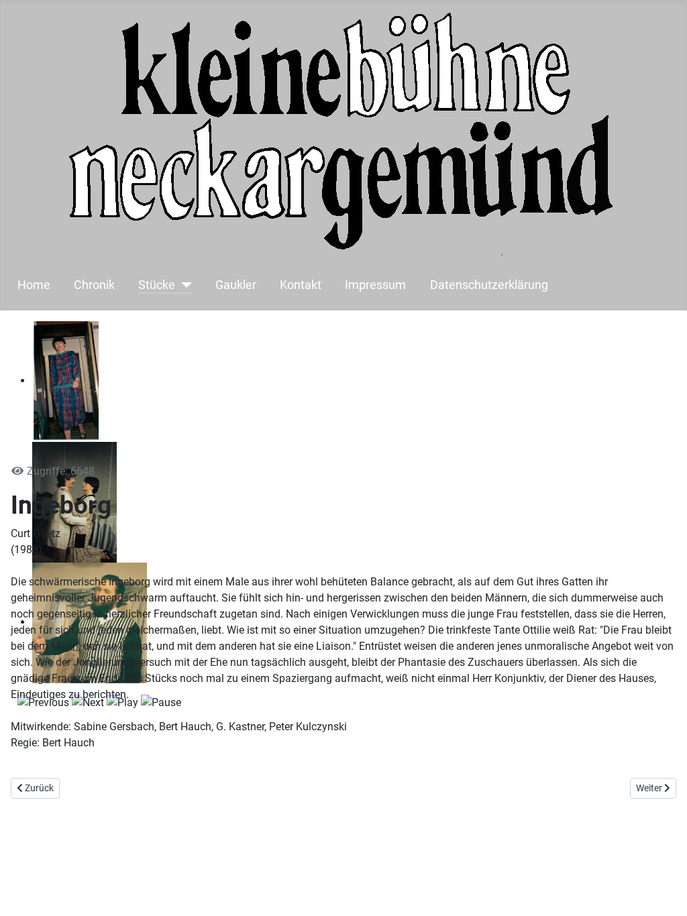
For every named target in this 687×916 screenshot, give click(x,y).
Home (33, 285)
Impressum (375, 285)
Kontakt (300, 285)
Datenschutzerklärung (489, 285)
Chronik (94, 285)
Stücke (156, 285)
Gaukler (235, 285)
